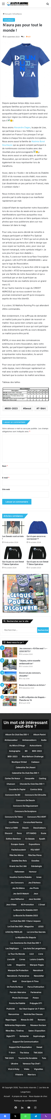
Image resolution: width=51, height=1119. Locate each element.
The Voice (24, 1052)
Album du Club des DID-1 (17, 734)
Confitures (14, 822)
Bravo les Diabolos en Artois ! (32, 685)
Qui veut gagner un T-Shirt (31, 1009)
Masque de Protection (18, 970)
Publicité (11, 1009)
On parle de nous (15, 987)
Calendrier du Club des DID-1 (25, 773)
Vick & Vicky (13, 1069)
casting (42, 778)
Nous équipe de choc (38, 1096)
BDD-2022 (37, 751)
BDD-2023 (12, 408)
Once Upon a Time (29, 981)
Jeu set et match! (21, 893)
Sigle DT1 (10, 1036)
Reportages (11, 1020)
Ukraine (14, 1063)
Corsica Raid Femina (32, 822)
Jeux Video (11, 904)
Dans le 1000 (11, 828)
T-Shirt (42, 408)
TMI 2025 (9, 1058)
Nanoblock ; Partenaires (18, 976)
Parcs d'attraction (36, 987)
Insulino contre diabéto (21, 877)
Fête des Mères (17, 855)
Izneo (38, 877)
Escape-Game (17, 844)
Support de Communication (25, 1041)
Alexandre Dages (22, 127)
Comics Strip (36, 789)
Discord (8, 833)
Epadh (42, 839)
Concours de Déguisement (25, 806)
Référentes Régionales (15, 1025)
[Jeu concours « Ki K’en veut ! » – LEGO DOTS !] (9, 652)
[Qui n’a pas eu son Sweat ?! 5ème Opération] (38, 552)
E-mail (5, 478)
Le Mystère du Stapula (25, 937)
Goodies (35, 860)
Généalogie (36, 866)
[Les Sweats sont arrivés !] (13, 527)
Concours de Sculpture (25, 811)
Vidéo (26, 1069)
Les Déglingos (12, 948)
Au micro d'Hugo (17, 745)
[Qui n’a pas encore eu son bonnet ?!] (38, 527)
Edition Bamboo (13, 839)
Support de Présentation (20, 1047)
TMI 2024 (38, 1052)
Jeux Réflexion (17, 899)
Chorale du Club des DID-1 (32, 784)
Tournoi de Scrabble (27, 1058)
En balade (30, 839)
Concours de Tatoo (14, 817)
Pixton (36, 998)
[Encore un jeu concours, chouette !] (9, 677)
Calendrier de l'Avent (25, 767)
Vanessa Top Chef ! (31, 1063)
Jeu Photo (34, 888)
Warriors (32, 1074)
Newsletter (39, 976)
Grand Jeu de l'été (18, 866)
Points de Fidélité (17, 1003)
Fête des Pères (35, 855)
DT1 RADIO (31, 833)
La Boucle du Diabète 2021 (25, 910)
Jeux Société (35, 899)
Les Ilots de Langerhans (34, 948)
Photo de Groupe (20, 998)
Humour (33, 871)
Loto (9, 965)
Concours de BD (12, 795)
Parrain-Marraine (18, 992)
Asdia (43, 740)
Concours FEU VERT (36, 817)
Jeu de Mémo (18, 888)
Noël (15, 981)
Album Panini (39, 734)
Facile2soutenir (18, 850)
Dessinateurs (39, 828)
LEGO (41, 926)
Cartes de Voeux (12, 778)
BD (26, 751)
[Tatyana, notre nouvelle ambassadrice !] (9, 664)
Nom (5, 466)
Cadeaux (35, 762)
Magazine (20, 965)
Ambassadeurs (29, 740)
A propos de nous (19, 1096)
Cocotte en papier (17, 789)
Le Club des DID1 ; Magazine (21, 926)
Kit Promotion (27, 904)
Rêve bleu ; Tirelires (15, 1030)
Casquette (29, 778)
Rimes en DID (27, 1020)
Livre (40, 954)
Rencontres (13, 1014)
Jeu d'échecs (34, 882)
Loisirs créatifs (37, 959)
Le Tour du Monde (16, 954)
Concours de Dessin (25, 800)
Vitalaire (19, 1074)
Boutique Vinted (19, 762)
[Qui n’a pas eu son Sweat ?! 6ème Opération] (13, 552)
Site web (6, 489)
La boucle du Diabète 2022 (25, 915)
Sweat (27, 408)
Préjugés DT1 (36, 1003)
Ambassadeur (11, 740)
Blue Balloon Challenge (32, 756)
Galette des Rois (19, 860)
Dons (19, 833)
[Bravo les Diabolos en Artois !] (9, 689)
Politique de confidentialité (25, 1101)
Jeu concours (17, 882)
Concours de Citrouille (35, 795)
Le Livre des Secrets (36, 932)
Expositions (34, 844)
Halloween (19, 871)
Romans (41, 1020)
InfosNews (17, 14)
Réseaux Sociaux (38, 1025)
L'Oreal (41, 904)
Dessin (25, 828)
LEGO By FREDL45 (13, 932)
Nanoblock (38, 970)
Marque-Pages (37, 965)
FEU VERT (35, 850)
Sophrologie (39, 1036)
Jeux (36, 893)
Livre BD (11, 959)
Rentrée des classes (33, 1014)
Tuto (44, 1058)
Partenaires (36, 992)
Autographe (14, 751)
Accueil (7, 14)
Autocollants (36, 745)
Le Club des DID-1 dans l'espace (25, 921)
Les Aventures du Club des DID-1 (25, 943)
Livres (22, 959)
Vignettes (38, 1069)
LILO (32, 954)
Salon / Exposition (36, 1030)
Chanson (11, 784)
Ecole (43, 833)
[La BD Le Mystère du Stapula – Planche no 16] (9, 701)
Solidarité (24, 1036)
